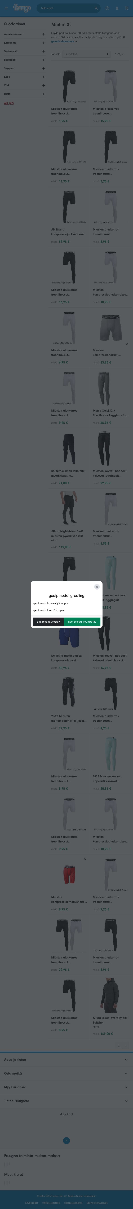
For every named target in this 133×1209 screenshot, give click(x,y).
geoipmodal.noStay (48, 621)
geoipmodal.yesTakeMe (82, 621)
